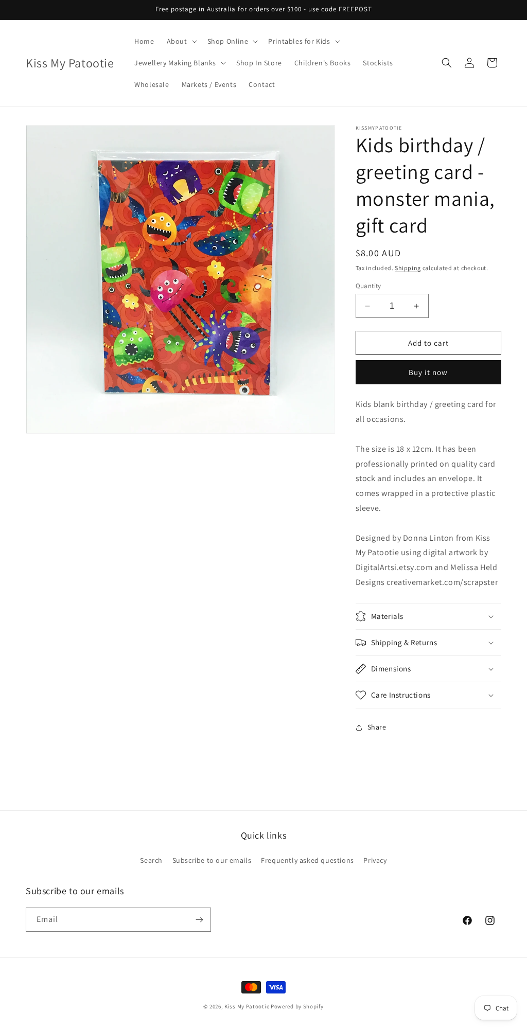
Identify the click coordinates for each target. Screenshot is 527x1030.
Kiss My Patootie (246, 1006)
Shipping (408, 268)
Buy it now (428, 372)
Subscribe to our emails (212, 860)
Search (151, 860)
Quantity (368, 285)
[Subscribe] (199, 920)
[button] (181, 41)
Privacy (375, 860)
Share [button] (377, 727)
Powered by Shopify (297, 1006)
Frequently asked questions (307, 860)
